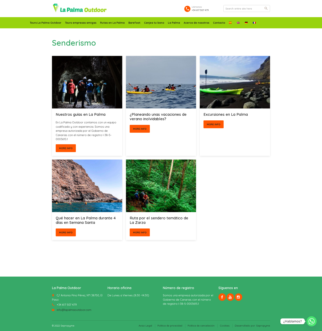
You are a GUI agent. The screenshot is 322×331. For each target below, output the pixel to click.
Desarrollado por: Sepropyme (252, 325)
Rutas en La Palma (112, 22)
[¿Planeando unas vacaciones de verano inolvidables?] (161, 82)
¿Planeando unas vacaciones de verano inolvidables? (158, 116)
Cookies (224, 325)
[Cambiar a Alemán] (247, 22)
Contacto (219, 22)
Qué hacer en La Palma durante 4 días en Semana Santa (86, 220)
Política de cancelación (201, 325)
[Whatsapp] (312, 321)
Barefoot (134, 22)
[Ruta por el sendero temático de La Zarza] (161, 186)
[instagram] (238, 297)
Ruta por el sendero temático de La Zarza (159, 220)
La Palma (174, 22)
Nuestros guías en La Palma (80, 114)
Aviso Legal (145, 325)
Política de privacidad (169, 325)
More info (65, 148)
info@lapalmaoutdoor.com (74, 310)
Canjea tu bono (154, 22)
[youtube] (230, 297)
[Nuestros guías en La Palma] (87, 82)
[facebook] (222, 297)
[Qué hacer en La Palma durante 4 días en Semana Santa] (87, 186)
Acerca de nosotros (196, 22)
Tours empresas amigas (80, 22)
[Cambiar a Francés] (255, 22)
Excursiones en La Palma (225, 114)
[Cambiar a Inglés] (239, 22)
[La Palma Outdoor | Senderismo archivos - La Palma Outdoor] (79, 8)
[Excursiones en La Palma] (235, 82)
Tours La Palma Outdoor (45, 22)
